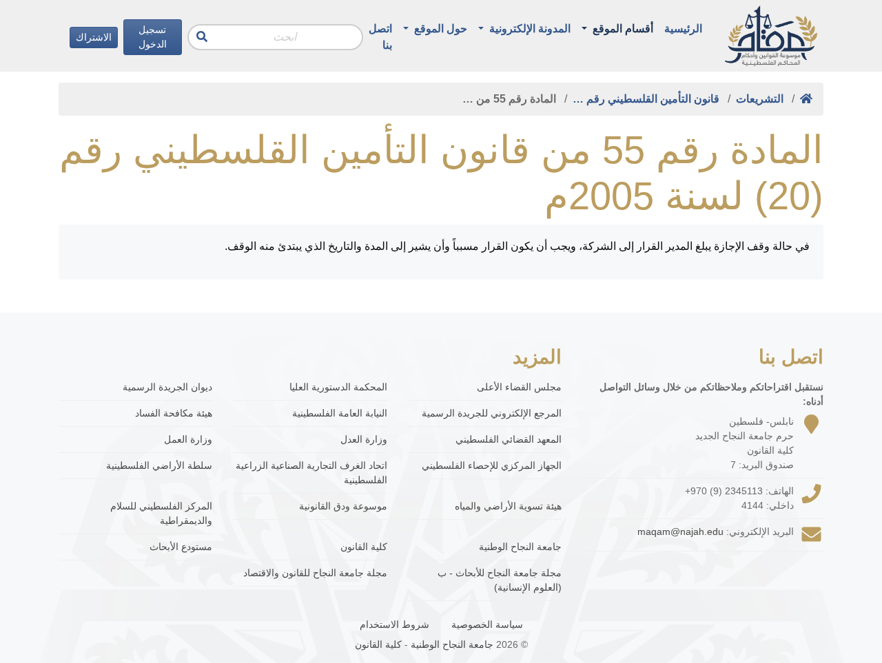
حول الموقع (439, 28)
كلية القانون (363, 546)
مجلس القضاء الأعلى (519, 386)
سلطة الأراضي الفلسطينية (159, 465)
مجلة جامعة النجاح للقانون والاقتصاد (315, 572)
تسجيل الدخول (153, 37)
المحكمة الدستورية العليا (338, 386)
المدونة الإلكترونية (528, 28)
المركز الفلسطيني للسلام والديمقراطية (161, 513)
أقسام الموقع (621, 28)
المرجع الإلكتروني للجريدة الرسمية (492, 413)
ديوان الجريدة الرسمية (167, 386)
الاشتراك (94, 37)
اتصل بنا (380, 37)
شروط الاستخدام (394, 624)
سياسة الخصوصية (487, 624)
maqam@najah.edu (680, 531)
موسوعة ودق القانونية (343, 506)
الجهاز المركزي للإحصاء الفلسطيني (492, 465)
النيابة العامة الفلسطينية (339, 413)
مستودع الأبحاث (181, 546)
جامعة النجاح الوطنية (520, 546)
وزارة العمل (188, 439)
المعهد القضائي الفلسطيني (508, 439)
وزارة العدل (363, 439)
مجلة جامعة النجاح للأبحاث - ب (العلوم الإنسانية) (500, 580)
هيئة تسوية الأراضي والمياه (508, 506)
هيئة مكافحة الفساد (173, 413)
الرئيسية (683, 28)
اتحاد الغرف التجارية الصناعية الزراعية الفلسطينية (311, 472)
